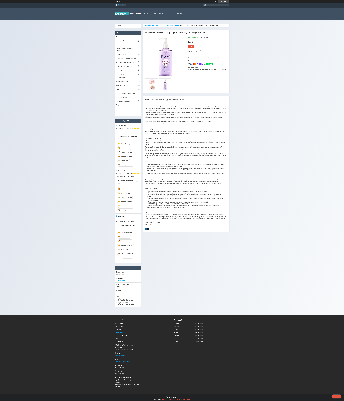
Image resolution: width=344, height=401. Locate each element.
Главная (145, 13)
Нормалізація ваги (121, 97)
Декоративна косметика (123, 44)
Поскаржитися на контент (168, 399)
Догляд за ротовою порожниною (126, 58)
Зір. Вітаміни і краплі (122, 85)
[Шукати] (138, 26)
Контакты (179, 13)
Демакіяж (176, 25)
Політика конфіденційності (183, 399)
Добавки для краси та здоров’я (125, 93)
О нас (169, 13)
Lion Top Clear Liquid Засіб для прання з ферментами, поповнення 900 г (127, 136)
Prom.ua (181, 396)
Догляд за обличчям (165, 25)
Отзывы (118, 114)
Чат (338, 396)
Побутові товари (121, 105)
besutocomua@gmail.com (123, 292)
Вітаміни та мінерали (122, 81)
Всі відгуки (128, 260)
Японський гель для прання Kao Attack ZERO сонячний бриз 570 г (127, 226)
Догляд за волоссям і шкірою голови (124, 49)
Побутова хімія (120, 77)
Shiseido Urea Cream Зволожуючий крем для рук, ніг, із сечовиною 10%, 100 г (128, 181)
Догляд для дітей (121, 74)
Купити (191, 46)
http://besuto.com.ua (121, 355)
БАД (117, 89)
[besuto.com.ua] (122, 13)
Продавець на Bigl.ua (172, 397)
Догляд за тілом (121, 54)
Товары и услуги (158, 13)
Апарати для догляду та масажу (125, 66)
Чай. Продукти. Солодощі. (123, 101)
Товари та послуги (152, 25)
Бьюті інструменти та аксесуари (125, 62)
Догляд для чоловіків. (122, 70)
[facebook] (146, 229)
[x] (148, 229)
